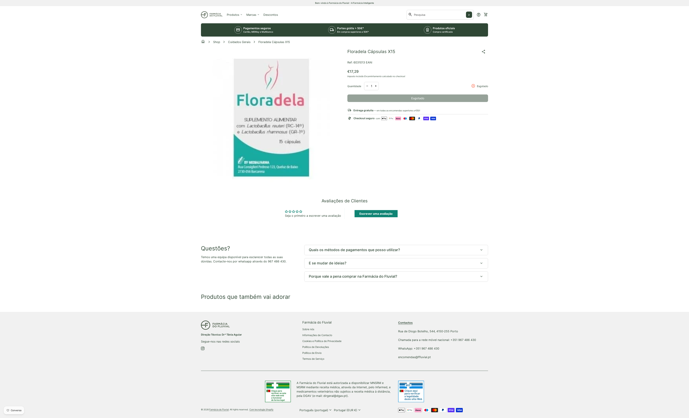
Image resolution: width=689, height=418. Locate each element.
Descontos (270, 14)
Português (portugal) (315, 410)
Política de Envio (312, 352)
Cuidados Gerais (239, 42)
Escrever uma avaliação (376, 213)
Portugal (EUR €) (348, 410)
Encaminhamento (373, 76)
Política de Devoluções (315, 346)
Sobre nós (308, 329)
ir (469, 14)
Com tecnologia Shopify (261, 409)
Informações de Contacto (317, 335)
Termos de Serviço (313, 358)
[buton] (315, 410)
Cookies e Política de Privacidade (321, 341)
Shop (216, 42)
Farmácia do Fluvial (219, 409)
